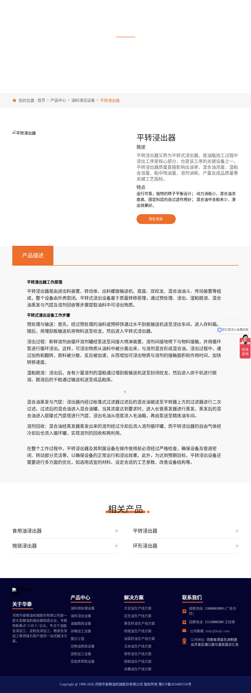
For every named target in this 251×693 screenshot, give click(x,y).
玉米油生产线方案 (137, 646)
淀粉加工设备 (81, 654)
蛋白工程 (77, 639)
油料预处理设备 (83, 608)
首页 (41, 100)
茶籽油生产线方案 (137, 654)
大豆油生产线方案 (137, 608)
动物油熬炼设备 (83, 646)
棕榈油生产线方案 (137, 661)
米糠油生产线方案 (137, 669)
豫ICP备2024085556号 (175, 684)
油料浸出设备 (83, 100)
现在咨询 (156, 219)
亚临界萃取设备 (83, 661)
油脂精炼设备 (81, 623)
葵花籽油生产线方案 (139, 623)
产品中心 (58, 100)
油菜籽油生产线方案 (139, 639)
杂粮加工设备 (81, 631)
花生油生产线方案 (137, 616)
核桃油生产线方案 (137, 631)
